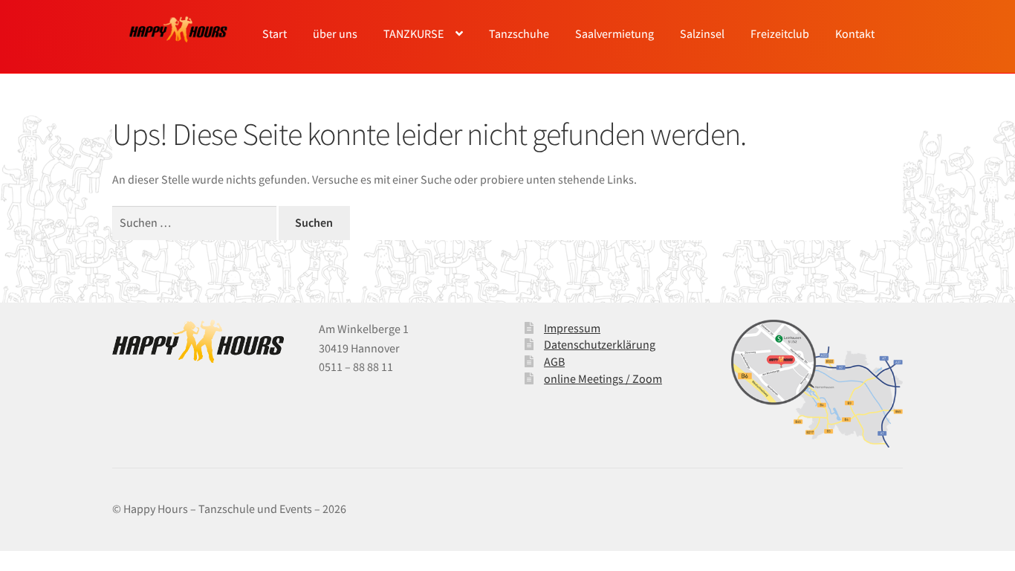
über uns (335, 33)
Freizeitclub (779, 33)
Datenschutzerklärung (599, 344)
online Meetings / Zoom (603, 378)
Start (274, 33)
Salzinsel (702, 33)
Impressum (572, 327)
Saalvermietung (614, 33)
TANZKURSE (413, 33)
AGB (554, 361)
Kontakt (855, 33)
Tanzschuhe (519, 33)
